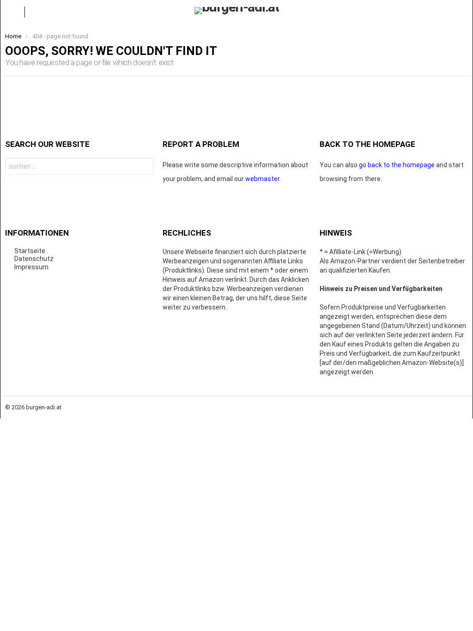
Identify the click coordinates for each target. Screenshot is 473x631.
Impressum (31, 267)
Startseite (29, 251)
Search (143, 167)
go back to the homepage (397, 165)
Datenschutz (34, 258)
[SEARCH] (460, 12)
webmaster (262, 178)
